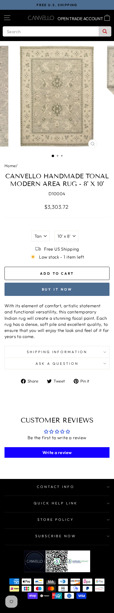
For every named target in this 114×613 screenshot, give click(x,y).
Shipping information (57, 352)
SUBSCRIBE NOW (55, 536)
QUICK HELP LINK (56, 503)
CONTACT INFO (56, 487)
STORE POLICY (55, 519)
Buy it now (57, 289)
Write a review (57, 452)
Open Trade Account (80, 18)
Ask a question (57, 363)
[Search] (105, 31)
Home (10, 165)
